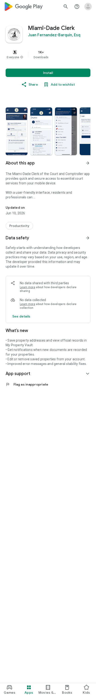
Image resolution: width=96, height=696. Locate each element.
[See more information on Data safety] (87, 238)
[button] (21, 57)
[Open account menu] (88, 6)
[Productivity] (19, 225)
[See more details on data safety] (21, 316)
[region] (48, 54)
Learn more (27, 287)
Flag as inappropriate (27, 384)
